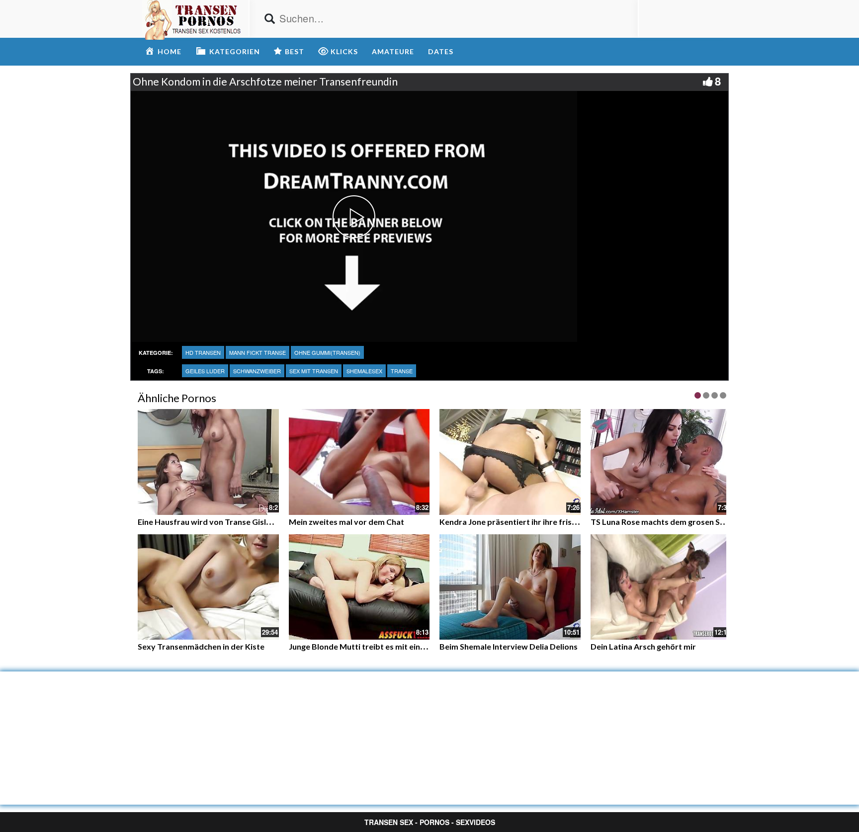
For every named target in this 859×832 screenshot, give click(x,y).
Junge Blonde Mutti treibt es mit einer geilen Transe (384, 646)
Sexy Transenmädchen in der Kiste (201, 646)
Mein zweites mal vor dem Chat (346, 521)
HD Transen (203, 352)
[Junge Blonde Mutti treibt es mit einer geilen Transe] (359, 587)
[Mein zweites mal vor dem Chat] (359, 461)
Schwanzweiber (257, 371)
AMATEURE (393, 51)
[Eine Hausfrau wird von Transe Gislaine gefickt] (208, 461)
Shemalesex (364, 371)
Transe (402, 371)
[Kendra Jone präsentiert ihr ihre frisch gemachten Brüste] (510, 462)
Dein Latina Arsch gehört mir (643, 646)
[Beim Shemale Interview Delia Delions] (510, 587)
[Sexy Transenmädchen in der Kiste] (208, 587)
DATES (440, 51)
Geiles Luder (205, 371)
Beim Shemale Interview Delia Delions (508, 646)
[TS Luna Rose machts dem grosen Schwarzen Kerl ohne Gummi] (661, 462)
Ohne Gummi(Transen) (327, 352)
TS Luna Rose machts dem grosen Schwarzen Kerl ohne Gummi (705, 521)
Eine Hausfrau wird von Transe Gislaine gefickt (223, 521)
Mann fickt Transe (257, 352)
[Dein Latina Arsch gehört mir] (661, 587)
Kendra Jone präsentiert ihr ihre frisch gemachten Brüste (544, 521)
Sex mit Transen (313, 371)
